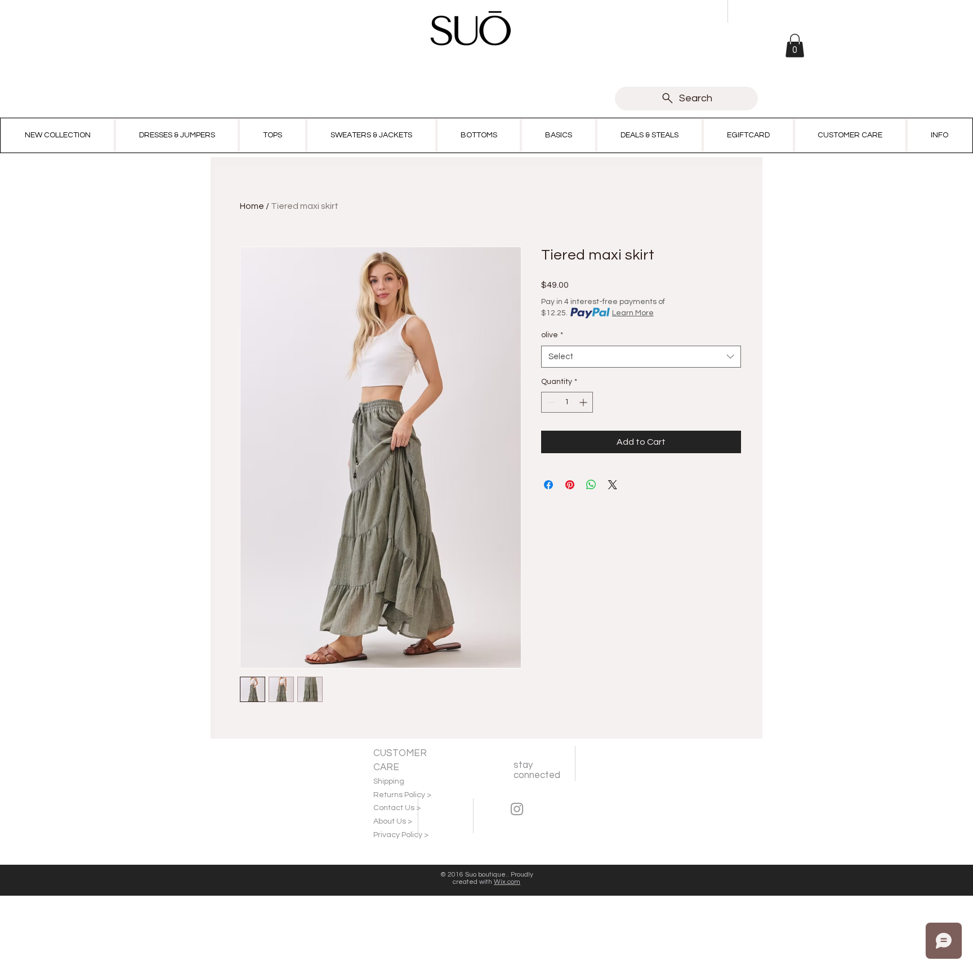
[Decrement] (550, 402)
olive (552, 335)
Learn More (633, 313)
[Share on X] (612, 484)
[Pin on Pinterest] (570, 484)
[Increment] (584, 402)
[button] (795, 45)
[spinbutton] (567, 402)
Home (252, 206)
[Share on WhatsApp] (591, 484)
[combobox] (641, 357)
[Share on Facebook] (548, 484)
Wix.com (507, 882)
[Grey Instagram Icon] (516, 809)
